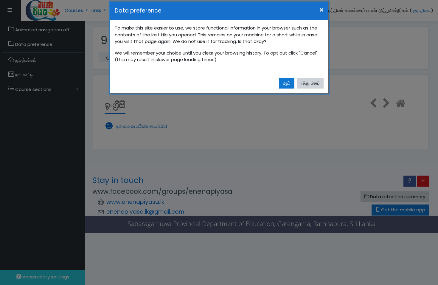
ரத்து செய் (310, 83)
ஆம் (287, 83)
